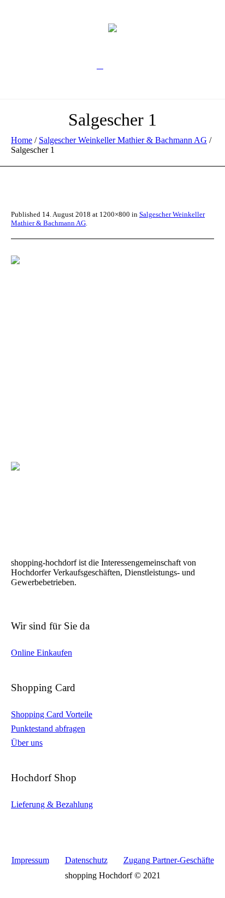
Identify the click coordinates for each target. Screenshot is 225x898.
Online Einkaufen (41, 652)
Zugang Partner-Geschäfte (168, 860)
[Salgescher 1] (112, 323)
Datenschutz (86, 860)
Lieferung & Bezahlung (52, 804)
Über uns (27, 742)
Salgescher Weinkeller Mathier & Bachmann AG (123, 140)
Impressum (30, 860)
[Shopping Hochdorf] (112, 27)
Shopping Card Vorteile (51, 714)
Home (21, 140)
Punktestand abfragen (48, 728)
